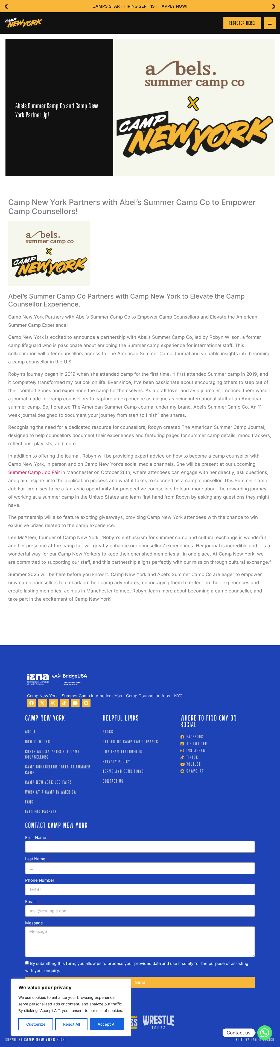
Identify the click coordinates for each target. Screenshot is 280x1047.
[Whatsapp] (264, 1032)
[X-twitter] (42, 703)
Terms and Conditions (123, 771)
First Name (36, 837)
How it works (37, 741)
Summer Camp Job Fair (34, 472)
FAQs (29, 801)
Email (31, 901)
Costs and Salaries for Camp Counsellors (52, 754)
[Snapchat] (86, 703)
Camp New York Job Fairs (48, 782)
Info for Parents (41, 811)
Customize (35, 1024)
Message (34, 922)
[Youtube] (75, 703)
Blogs (108, 731)
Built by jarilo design (255, 1039)
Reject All (71, 1024)
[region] (71, 1007)
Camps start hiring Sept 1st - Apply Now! (140, 6)
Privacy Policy (116, 761)
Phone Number (40, 880)
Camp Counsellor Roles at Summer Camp (58, 769)
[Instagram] (53, 703)
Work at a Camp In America (50, 791)
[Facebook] (31, 703)
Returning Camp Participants (130, 741)
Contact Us (113, 781)
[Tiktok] (64, 703)
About (30, 731)
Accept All (107, 1024)
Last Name (35, 858)
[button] (6, 6)
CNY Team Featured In (123, 751)
